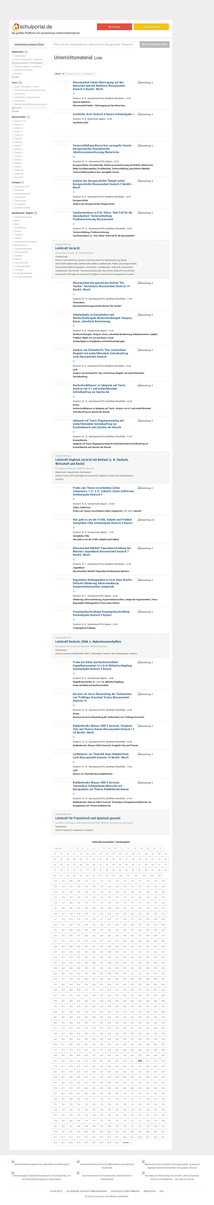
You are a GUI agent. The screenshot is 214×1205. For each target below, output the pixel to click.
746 (132, 1110)
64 (120, 864)
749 (155, 1110)
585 (163, 1050)
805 (124, 1131)
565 (124, 1044)
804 (117, 1131)
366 (94, 973)
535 (124, 1033)
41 (87, 859)
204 (117, 913)
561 (94, 1044)
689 (155, 1088)
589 (78, 1055)
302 (63, 952)
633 (71, 1071)
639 (117, 1071)
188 (109, 908)
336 (94, 963)
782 (63, 1126)
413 (109, 990)
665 (86, 1082)
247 (101, 930)
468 (71, 1012)
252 (140, 930)
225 (163, 919)
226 (55, 924)
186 (94, 908)
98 (107, 875)
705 (163, 1093)
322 (101, 957)
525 (163, 1028)
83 (126, 870)
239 (155, 924)
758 (109, 1115)
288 (71, 946)
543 (71, 1039)
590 (86, 1055)
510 (163, 1022)
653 (109, 1077)
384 (117, 979)
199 (78, 913)
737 (63, 1110)
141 (94, 892)
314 (155, 952)
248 (109, 930)
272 (63, 941)
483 (71, 1017)
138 (71, 892)
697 (101, 1093)
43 (100, 859)
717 (140, 1099)
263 (109, 935)
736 (55, 1110)
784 (78, 1126)
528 (71, 1033)
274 (78, 941)
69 (152, 864)
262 (101, 935)
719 (155, 1099)
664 (78, 1082)
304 (78, 952)
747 (140, 1110)
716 (132, 1099)
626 (132, 1066)
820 (124, 1137)
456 (94, 1006)
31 (139, 853)
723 (71, 1104)
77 (87, 870)
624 (117, 1066)
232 (101, 924)
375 (163, 973)
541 (55, 1039)
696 (94, 1093)
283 (147, 941)
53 (166, 859)
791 (132, 1126)
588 (71, 1055)
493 (147, 1017)
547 (101, 1039)
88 (159, 870)
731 (132, 1104)
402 (140, 984)
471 (94, 1012)
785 (86, 1126)
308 (109, 952)
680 (86, 1088)
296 (132, 946)
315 (163, 952)
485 (86, 1017)
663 (71, 1082)
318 (71, 957)
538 (147, 1033)
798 (71, 1131)
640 (124, 1071)
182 (63, 908)
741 (94, 1110)
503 (109, 1022)
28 (120, 853)
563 (109, 1044)
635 (86, 1071)
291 (94, 946)
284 (155, 941)
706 (55, 1099)
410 (86, 990)
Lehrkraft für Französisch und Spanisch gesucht (87, 818)
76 (81, 870)
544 (78, 1039)
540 (163, 1033)
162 (140, 897)
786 (94, 1126)
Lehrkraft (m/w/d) (67, 248)
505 (124, 1022)
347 (63, 968)
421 (55, 995)
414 (117, 990)
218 (109, 919)
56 (68, 864)
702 (140, 1093)
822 (140, 1137)
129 (117, 886)
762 (140, 1115)
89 (166, 870)
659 (155, 1077)
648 (71, 1077)
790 (124, 1126)
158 (109, 897)
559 (78, 1044)
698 (109, 1093)
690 (163, 1088)
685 (124, 1088)
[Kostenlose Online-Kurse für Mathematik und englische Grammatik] (107, 1161)
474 (117, 1012)
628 (147, 1066)
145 (124, 892)
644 (155, 1071)
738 (71, 1110)
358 (147, 968)
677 (63, 1088)
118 (147, 881)
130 (124, 886)
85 (139, 870)
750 (163, 1110)
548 (109, 1039)
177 (140, 902)
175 (124, 902)
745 (124, 1110)
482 (63, 1017)
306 (94, 952)
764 (155, 1115)
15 (148, 848)
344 (155, 963)
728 (109, 1104)
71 (166, 864)
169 (78, 902)
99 (113, 875)
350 (86, 968)
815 (86, 1137)
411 (94, 990)
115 (124, 881)
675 (163, 1082)
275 (86, 941)
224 (155, 919)
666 (94, 1082)
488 (109, 1017)
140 (86, 892)
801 (94, 1131)
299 (155, 946)
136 (55, 892)
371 (132, 973)
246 (94, 930)
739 (78, 1110)
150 (163, 892)
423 (71, 995)
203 (109, 913)
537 (140, 1033)
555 (163, 1039)
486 (94, 1017)
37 (61, 859)
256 (55, 935)
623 (109, 1066)
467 (63, 1012)
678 (71, 1088)
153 (71, 897)
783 (71, 1126)
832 (101, 1142)
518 (109, 1028)
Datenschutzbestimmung (125, 1191)
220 (124, 919)
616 (55, 1066)
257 (63, 935)
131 (132, 886)
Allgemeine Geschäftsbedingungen (87, 1191)
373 (147, 973)
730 (124, 1104)
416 (132, 990)
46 (120, 859)
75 (74, 870)
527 (63, 1033)
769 (78, 1120)
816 (94, 1137)
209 (155, 913)
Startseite (56, 1191)
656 (132, 1077)
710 (86, 1099)
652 (101, 1077)
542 (63, 1039)
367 (101, 973)
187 (101, 908)
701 (132, 1093)
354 (117, 968)
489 (117, 1017)
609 (117, 1061)
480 (163, 1012)
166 (55, 902)
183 (71, 908)
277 (101, 941)
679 (78, 1088)
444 (117, 1001)
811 (55, 1137)
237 (140, 924)
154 (78, 897)
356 (132, 968)
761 (132, 1115)
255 (163, 930)
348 (71, 968)
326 (132, 957)
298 (147, 946)
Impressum (150, 1191)
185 (86, 908)
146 (132, 892)
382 (101, 979)
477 (140, 1012)
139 (78, 892)
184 (78, 908)
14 (141, 848)
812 (63, 1137)
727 (101, 1104)
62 (107, 864)
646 (55, 1077)
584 (155, 1050)
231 (94, 924)
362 (63, 973)
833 (109, 1142)
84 (133, 870)
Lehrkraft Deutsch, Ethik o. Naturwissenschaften (88, 642)
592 (101, 1055)
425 (86, 995)
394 (78, 984)
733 (147, 1104)
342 (140, 963)
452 (63, 1006)
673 (147, 1082)
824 (155, 1137)
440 (86, 1001)
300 (163, 946)
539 (155, 1033)
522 (140, 1028)
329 (155, 957)
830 (86, 1142)
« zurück (58, 848)
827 (63, 1142)
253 (147, 930)
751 (55, 1115)
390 (163, 979)
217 (101, 919)
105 (159, 875)
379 (78, 979)
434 (155, 995)
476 (132, 1012)
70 (159, 864)
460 (124, 1006)
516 (94, 1028)
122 (63, 886)
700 (124, 1093)
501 (94, 1022)
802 (101, 1131)
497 (63, 1022)
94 (81, 875)
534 (117, 1033)
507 (140, 1022)
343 (147, 963)
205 (124, 913)
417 (140, 990)
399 (117, 984)
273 (71, 941)
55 (61, 864)
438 (71, 1001)
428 (109, 995)
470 (86, 1012)
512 (63, 1028)
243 (71, 930)
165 (163, 897)
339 (117, 963)
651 (94, 1077)
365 (86, 973)
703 (147, 1093)
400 (124, 984)
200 (86, 913)
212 (63, 919)
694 (78, 1093)
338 (109, 963)
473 (109, 1012)
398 (109, 984)
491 (132, 1017)
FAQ (162, 1191)
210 (163, 913)
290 (86, 946)
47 (126, 859)
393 (71, 984)
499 (78, 1022)
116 (132, 881)
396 (94, 984)
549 (117, 1039)
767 (63, 1120)
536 (132, 1033)
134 (155, 886)
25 (100, 853)
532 (101, 1033)
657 (140, 1077)
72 (55, 870)
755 (86, 1115)
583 (147, 1050)
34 (159, 853)
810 (163, 1131)
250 (124, 930)
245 (86, 930)
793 (147, 1126)
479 (155, 1012)
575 (86, 1050)
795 (163, 1126)
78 (94, 870)
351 (94, 968)
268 (147, 935)
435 (163, 995)
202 (101, 913)
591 (94, 1055)
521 (132, 1028)
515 (86, 1028)
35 (166, 853)
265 (124, 935)
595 (124, 1055)
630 (163, 1066)
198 (71, 913)
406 (55, 990)
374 (155, 973)
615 (163, 1061)
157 (101, 897)
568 (147, 1044)
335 (86, 963)
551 (132, 1039)
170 (86, 902)
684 (117, 1088)
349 (78, 968)
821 (132, 1137)
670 (124, 1082)
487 (101, 1017)
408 (71, 990)
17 (161, 848)
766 (55, 1120)
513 (71, 1028)
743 (109, 1110)
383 (109, 979)
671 (132, 1082)
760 (124, 1115)
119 (155, 881)
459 (117, 1006)
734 (155, 1104)
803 (109, 1131)
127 (101, 886)
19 (61, 853)
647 (63, 1077)
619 (78, 1066)
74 (68, 870)
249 (117, 930)
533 (109, 1033)
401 (132, 984)
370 (124, 973)
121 (55, 886)
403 (147, 984)
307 (101, 952)
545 (86, 1039)
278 (109, 941)
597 (140, 1055)
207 (140, 913)
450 (163, 1001)
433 (147, 995)
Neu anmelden (152, 27)
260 (86, 935)
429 (117, 995)
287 (63, 946)
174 (117, 902)
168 (71, 902)
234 (117, 924)
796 (55, 1131)
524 (155, 1028)
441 (94, 1001)
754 (78, 1115)
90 (55, 875)
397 (101, 984)
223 (147, 919)
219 (117, 919)
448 (147, 1001)
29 (126, 853)
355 (124, 968)
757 (101, 1115)
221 (132, 919)
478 (147, 1012)
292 (101, 946)
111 (94, 881)
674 (155, 1082)
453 (71, 1006)
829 (78, 1142)
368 (109, 973)
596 (132, 1055)
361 (55, 973)
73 (61, 870)
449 (155, 1001)
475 (124, 1012)
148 (147, 892)
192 (140, 908)
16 (154, 848)
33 (152, 853)
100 (120, 875)
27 (113, 853)
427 (101, 995)
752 (63, 1115)
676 (55, 1088)
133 (147, 886)
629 (155, 1066)
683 (109, 1088)
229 (78, 924)
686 (132, 1088)
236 (132, 924)
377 (63, 979)
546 (94, 1039)
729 (117, 1104)
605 (86, 1061)
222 (140, 919)
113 (109, 881)
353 (109, 968)
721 (55, 1104)
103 (143, 875)
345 (163, 963)
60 (94, 864)
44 (107, 859)
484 (78, 1017)
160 (124, 897)
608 (109, 1061)
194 (155, 908)
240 (163, 924)
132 (140, 886)
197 (63, 913)
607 (101, 1061)
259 (78, 935)
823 (147, 1137)
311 (132, 952)
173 (109, 902)
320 (86, 957)
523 (147, 1028)
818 (109, 1137)
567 (140, 1044)
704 (155, 1093)
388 (147, 979)
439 (78, 1001)
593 (109, 1055)
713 (109, 1099)
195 (163, 908)
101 (128, 875)
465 (163, 1006)
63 (113, 864)
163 (147, 897)
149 (155, 892)
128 (109, 886)
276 (94, 941)
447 (140, 1001)
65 (126, 864)
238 (147, 924)
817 (101, 1137)
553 (147, 1039)
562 (101, 1044)
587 (63, 1055)
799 (78, 1131)
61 (100, 864)
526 (55, 1033)
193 (147, 908)
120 (163, 881)
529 (78, 1033)
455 (86, 1006)
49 (139, 859)
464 (155, 1006)
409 (78, 990)
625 (124, 1066)
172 (101, 902)
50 (146, 859)
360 (163, 968)
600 (163, 1055)
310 (124, 952)
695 (86, 1093)
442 (101, 1001)
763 (147, 1115)
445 (124, 1001)
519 (117, 1028)
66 (133, 864)
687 (140, 1088)
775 (124, 1120)
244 (78, 930)
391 (55, 984)
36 (55, 859)
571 (55, 1050)
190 (124, 908)
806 (132, 1131)
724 (78, 1104)
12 (128, 848)
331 (55, 963)
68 (146, 864)
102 (136, 875)
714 (117, 1099)
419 (155, 990)
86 (146, 870)
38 (68, 859)
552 (140, 1039)
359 (155, 968)
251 (132, 930)
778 (147, 1120)
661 (55, 1082)
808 (147, 1131)
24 (94, 853)
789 (117, 1126)
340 (124, 963)
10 (115, 848)
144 (117, 892)
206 (132, 913)
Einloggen (116, 27)
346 (55, 968)
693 (71, 1093)
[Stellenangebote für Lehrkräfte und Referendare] (42, 1161)
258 (71, 935)
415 (124, 990)
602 (63, 1061)
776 (132, 1120)
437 (63, 1001)
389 (155, 979)
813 (71, 1137)
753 (71, 1115)
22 (81, 853)
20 (68, 853)
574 (78, 1050)
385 (124, 979)
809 (155, 1131)
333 (71, 963)
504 (117, 1022)
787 (101, 1126)
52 (159, 859)
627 (140, 1066)
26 (107, 853)
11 (122, 848)
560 (86, 1044)
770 (86, 1120)
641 (132, 1071)
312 (140, 952)
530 (86, 1033)
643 (147, 1071)
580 (124, 1050)
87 (152, 870)
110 (86, 881)
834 (117, 1142)
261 (94, 935)
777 (140, 1120)
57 (74, 864)
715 (124, 1099)
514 (78, 1028)
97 (100, 875)
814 (78, 1137)
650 (86, 1077)
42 (94, 859)
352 (101, 968)
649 (78, 1077)
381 (94, 979)
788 (109, 1126)
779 (155, 1120)
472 (101, 1012)
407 (63, 990)
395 (86, 984)
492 (140, 1017)
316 (55, 957)
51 (152, 859)
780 (163, 1120)
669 (117, 1082)
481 (55, 1017)
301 (55, 952)
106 (55, 881)
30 (133, 853)
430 (124, 995)
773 (109, 1120)
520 (124, 1028)
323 (109, 957)
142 (101, 892)
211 (55, 919)
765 (163, 1115)
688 (147, 1088)
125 (86, 886)
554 (155, 1039)
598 (147, 1055)
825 (163, 1137)
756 (94, 1115)
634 (78, 1071)
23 (87, 853)
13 (135, 848)
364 (78, 973)
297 (140, 946)
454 (78, 1006)
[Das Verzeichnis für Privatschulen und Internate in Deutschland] (107, 1172)
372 (140, 973)
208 (147, 913)
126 (94, 886)
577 (101, 1050)
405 (163, 984)
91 (61, 875)
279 (117, 941)
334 (78, 963)
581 (132, 1050)
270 (163, 935)
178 (147, 902)
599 (155, 1055)
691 (55, 1093)
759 (117, 1115)
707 (63, 1099)
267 (140, 935)
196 (55, 913)
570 (163, 1044)
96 (94, 875)
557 (63, 1044)
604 (78, 1061)
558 (71, 1044)
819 (117, 1137)
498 (71, 1022)
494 (155, 1017)
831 (94, 1142)
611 (132, 1061)
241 (55, 930)
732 (140, 1104)
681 (94, 1088)
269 (155, 935)
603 (71, 1061)
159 (117, 897)
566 (132, 1044)
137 (63, 892)
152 (63, 897)
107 (63, 881)
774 (117, 1120)
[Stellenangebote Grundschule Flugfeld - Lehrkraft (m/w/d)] (157, 243)
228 (71, 924)
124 (78, 886)
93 (74, 875)
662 (63, 1082)
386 (132, 979)
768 (71, 1120)
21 (74, 853)
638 (109, 1071)
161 (132, 897)
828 (71, 1142)
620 (86, 1066)
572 (63, 1050)
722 (63, 1104)
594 (117, 1055)
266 (132, 935)
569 (155, 1044)
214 (78, 919)
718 (147, 1099)
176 (132, 902)
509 (155, 1022)
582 (140, 1050)
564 (117, 1044)
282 (140, 941)
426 (94, 995)
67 (139, 864)
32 (146, 853)
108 (71, 881)
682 (101, 1088)
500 (86, 1022)
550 (124, 1039)
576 (94, 1050)
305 (86, 952)
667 (101, 1082)
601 (55, 1061)
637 (101, 1071)
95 (87, 875)
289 (78, 946)
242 (63, 930)
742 (101, 1110)
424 (78, 995)
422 (63, 995)
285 (163, 941)
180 (163, 902)
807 (140, 1131)
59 (87, 864)
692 (63, 1093)
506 (132, 1022)
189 (117, 908)
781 (55, 1126)
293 (109, 946)
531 (94, 1033)
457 (101, 1006)
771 (94, 1120)
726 (94, 1104)
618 (71, 1066)
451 (55, 1006)
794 (155, 1126)
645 (163, 1071)
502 (101, 1022)
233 (109, 924)
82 (120, 870)
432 (140, 995)
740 (86, 1110)
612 (140, 1061)
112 (101, 881)
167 (63, 902)
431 (132, 995)
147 (140, 892)
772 (101, 1120)
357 (140, 968)
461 (132, 1006)
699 (117, 1093)
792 (140, 1126)
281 (132, 941)
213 (71, 919)
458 (109, 1006)
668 (109, 1082)
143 (109, 892)
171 (94, 902)
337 (101, 963)
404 (155, 984)
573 (71, 1050)
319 (78, 957)
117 (140, 881)
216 (94, 919)
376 (55, 979)
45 (113, 859)
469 (78, 1012)
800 (86, 1131)
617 (63, 1066)
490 (124, 1017)
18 (55, 853)
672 (140, 1082)
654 (117, 1077)
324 (117, 957)
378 (71, 979)
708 (71, 1099)
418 (147, 990)
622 (101, 1066)
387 (140, 979)
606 (94, 1061)
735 (163, 1104)
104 (151, 875)
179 (155, 902)
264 (117, 935)
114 (117, 881)
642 (140, 1071)
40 (81, 859)
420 (163, 990)
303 (71, 952)
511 (55, 1028)
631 (55, 1071)
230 (86, 924)
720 (163, 1099)
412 (101, 990)
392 (63, 984)
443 (109, 1001)
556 (55, 1044)
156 (94, 897)
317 (63, 957)
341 (132, 963)
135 (163, 886)
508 (147, 1022)
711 (94, 1099)
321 (94, 957)
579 (117, 1050)
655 (124, 1077)
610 (124, 1061)
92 (68, 875)
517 (101, 1028)
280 (124, 941)
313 (147, 952)
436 (55, 1001)
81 (113, 870)
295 (124, 946)
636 (94, 1071)
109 (78, 881)
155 (86, 897)
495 (163, 1017)
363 (71, 973)
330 (163, 957)
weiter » (126, 1142)
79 (100, 870)
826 (55, 1142)
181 (55, 908)
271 (55, 941)
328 (147, 957)
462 (140, 1006)
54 (55, 864)
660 (163, 1077)
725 (86, 1104)
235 (124, 924)
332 (63, 963)
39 (74, 859)
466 (55, 1012)
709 (78, 1099)
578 (109, 1050)
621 (94, 1066)
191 (132, 908)
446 (132, 1001)
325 (124, 957)
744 (117, 1110)
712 (101, 1099)
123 (71, 886)
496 (55, 1022)
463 (147, 1006)
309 (117, 952)
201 (94, 913)
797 (63, 1131)
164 (155, 897)
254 (155, 930)
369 (117, 973)
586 (55, 1055)
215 (86, 919)
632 (63, 1071)
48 (133, 859)
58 (81, 864)
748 (147, 1110)
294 (117, 946)
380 (86, 979)
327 (140, 957)
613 (147, 1061)
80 (107, 870)
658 (147, 1077)
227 (63, 924)
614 (155, 1061)
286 (55, 946)
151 (55, 897)
